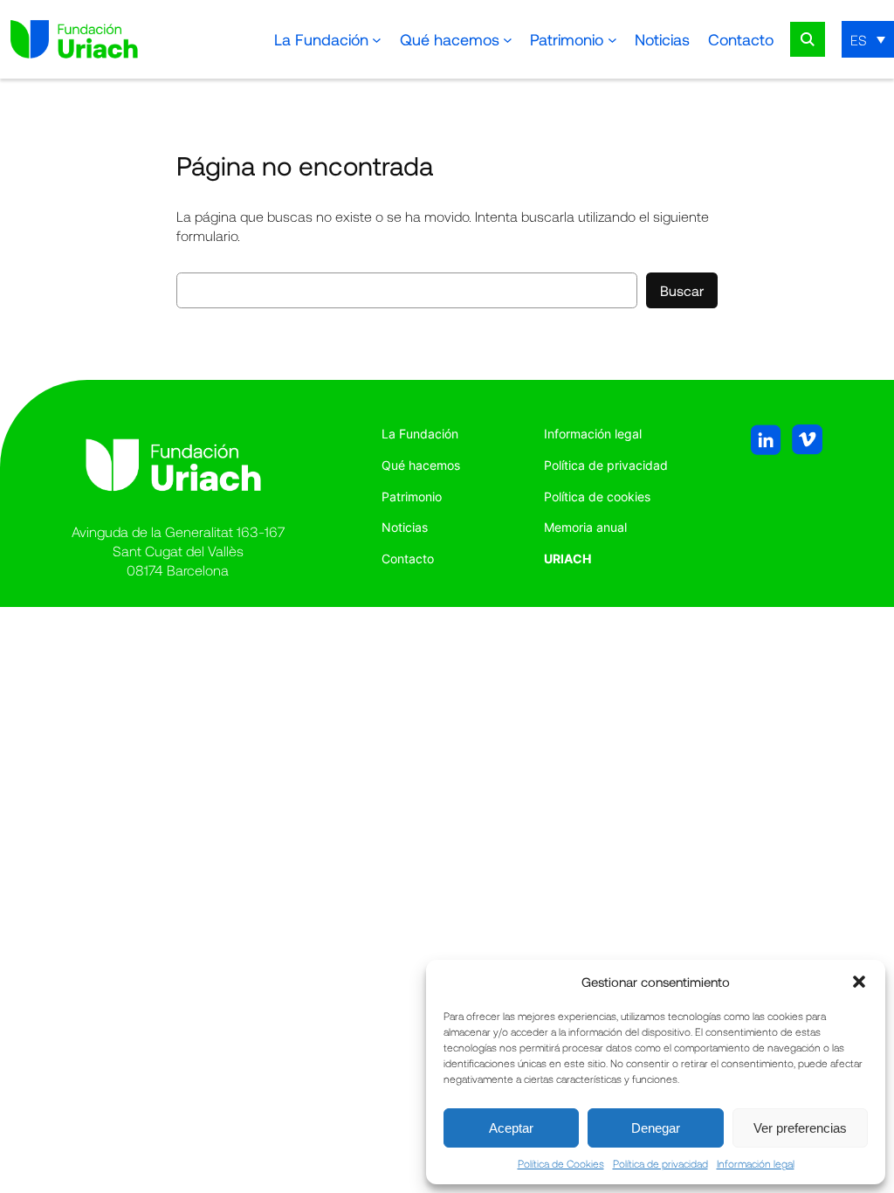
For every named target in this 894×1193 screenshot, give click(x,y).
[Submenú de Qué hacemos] (507, 40)
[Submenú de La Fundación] (377, 40)
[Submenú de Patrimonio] (612, 40)
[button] (859, 981)
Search (807, 39)
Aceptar (511, 1128)
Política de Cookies (561, 1163)
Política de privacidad (660, 1163)
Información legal (755, 1163)
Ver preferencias (800, 1128)
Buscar (682, 290)
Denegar (655, 1128)
